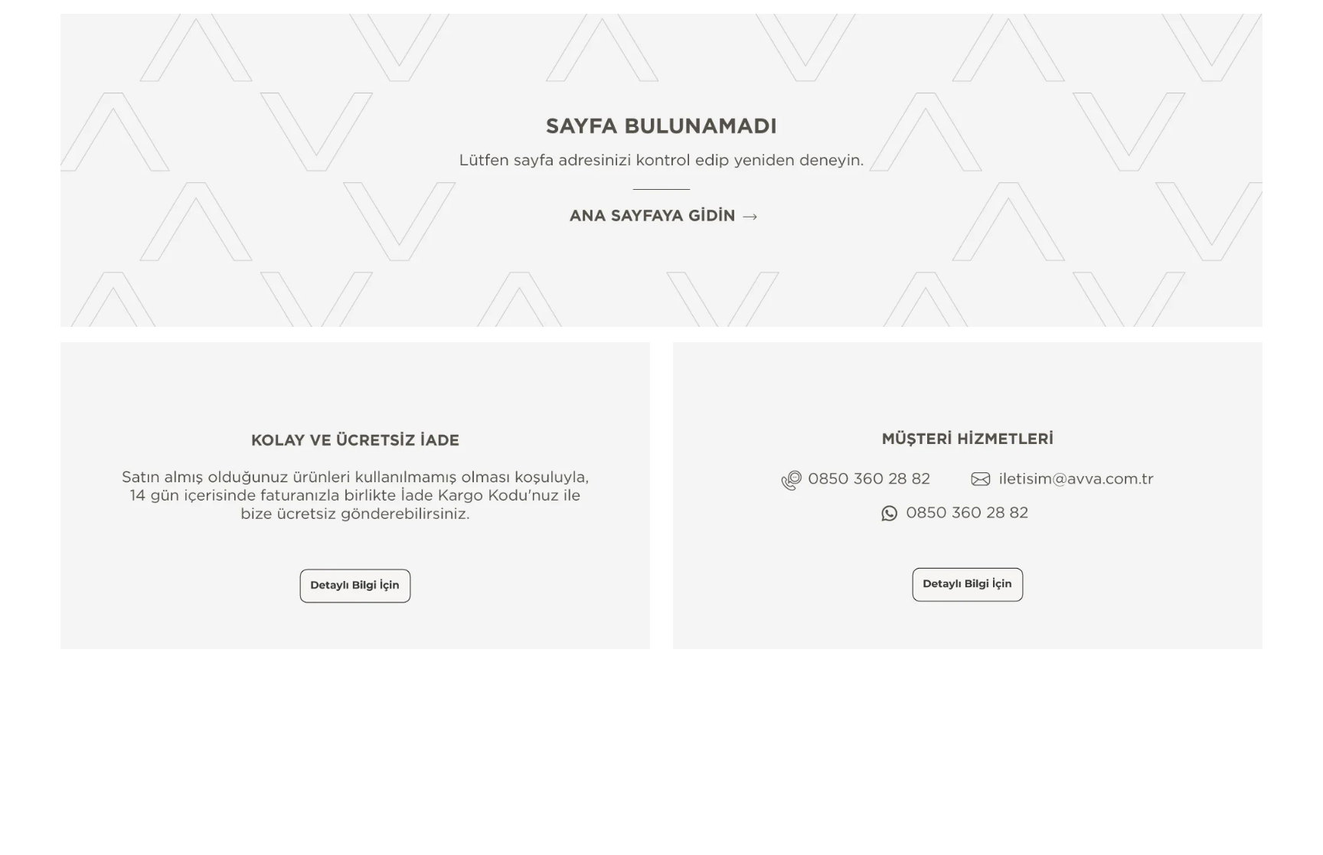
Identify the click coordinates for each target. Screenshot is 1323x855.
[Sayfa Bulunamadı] (661, 170)
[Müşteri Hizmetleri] (968, 495)
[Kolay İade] (355, 495)
